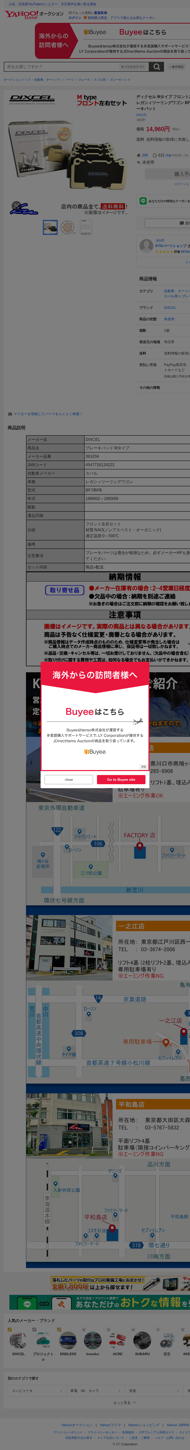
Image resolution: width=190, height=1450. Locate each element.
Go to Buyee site (121, 779)
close (69, 779)
